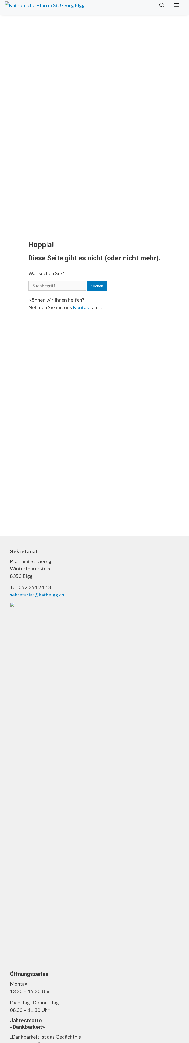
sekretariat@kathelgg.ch (37, 594)
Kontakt (82, 307)
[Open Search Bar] (162, 5)
